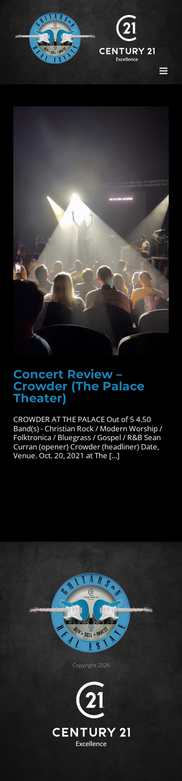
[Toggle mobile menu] (164, 70)
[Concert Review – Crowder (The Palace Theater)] (91, 230)
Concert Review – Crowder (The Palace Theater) (78, 386)
